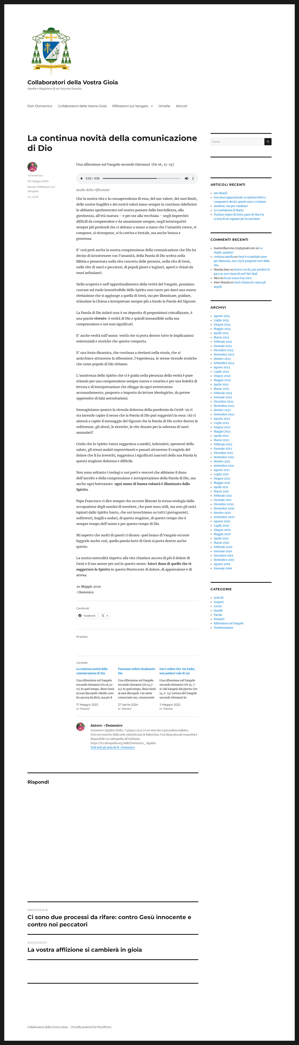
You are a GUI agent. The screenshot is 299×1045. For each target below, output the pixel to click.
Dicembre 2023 (223, 350)
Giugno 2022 (222, 427)
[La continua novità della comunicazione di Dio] (97, 689)
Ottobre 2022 (222, 410)
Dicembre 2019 (223, 555)
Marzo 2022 (221, 440)
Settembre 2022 (224, 414)
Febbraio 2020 (223, 547)
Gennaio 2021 (222, 500)
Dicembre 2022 (224, 401)
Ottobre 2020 (222, 513)
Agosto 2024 (222, 316)
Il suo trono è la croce (238, 278)
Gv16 (35, 196)
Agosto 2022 (222, 418)
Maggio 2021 (222, 483)
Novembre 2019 (224, 560)
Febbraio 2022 (223, 444)
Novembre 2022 (224, 406)
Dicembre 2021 (223, 453)
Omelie (164, 106)
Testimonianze (223, 627)
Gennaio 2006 (223, 568)
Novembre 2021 (224, 457)
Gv (29, 196)
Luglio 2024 (221, 320)
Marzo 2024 (221, 337)
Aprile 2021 (221, 487)
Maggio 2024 (222, 329)
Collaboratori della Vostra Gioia (72, 82)
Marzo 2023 (221, 388)
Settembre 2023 (224, 363)
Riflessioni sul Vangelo (130, 106)
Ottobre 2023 (222, 359)
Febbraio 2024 (223, 341)
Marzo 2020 (221, 542)
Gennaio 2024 (223, 346)
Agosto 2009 (222, 564)
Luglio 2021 (221, 474)
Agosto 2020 (222, 521)
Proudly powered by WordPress (91, 1027)
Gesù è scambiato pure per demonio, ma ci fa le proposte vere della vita (242, 261)
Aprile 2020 (221, 538)
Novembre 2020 (224, 508)
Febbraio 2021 (223, 495)
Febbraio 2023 (223, 393)
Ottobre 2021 (222, 461)
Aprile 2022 (221, 436)
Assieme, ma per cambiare (231, 206)
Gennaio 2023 (223, 397)
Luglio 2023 (221, 371)
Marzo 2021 (221, 491)
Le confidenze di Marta (228, 210)
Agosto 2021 (222, 470)
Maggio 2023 (222, 380)
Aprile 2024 (221, 333)
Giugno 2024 (222, 324)
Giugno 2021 (222, 478)
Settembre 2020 (224, 517)
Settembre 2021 (224, 466)
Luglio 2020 (221, 525)
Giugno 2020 (222, 530)
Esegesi (219, 602)
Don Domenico (39, 106)
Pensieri (219, 619)
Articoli (181, 106)
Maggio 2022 (222, 431)
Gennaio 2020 (223, 551)
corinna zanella (224, 256)
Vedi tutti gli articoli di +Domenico (113, 747)
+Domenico (35, 175)
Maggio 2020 (222, 534)
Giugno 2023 (222, 376)
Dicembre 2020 (224, 504)
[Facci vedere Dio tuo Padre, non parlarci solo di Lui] (180, 689)
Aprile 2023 (221, 384)
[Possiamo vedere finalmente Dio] (139, 689)
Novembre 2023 (224, 354)
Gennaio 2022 (223, 448)
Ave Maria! (221, 193)
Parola (31, 186)
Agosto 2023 (222, 367)
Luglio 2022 (221, 423)
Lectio (218, 606)
